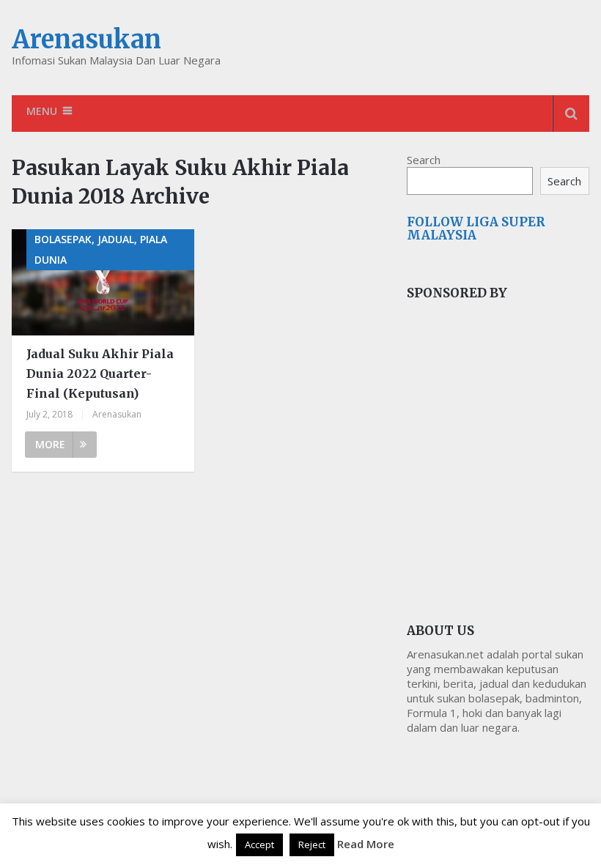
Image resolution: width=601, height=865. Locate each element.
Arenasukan (86, 39)
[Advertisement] (504, 429)
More (50, 444)
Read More (365, 843)
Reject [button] (311, 844)
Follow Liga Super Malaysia (476, 228)
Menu (41, 111)
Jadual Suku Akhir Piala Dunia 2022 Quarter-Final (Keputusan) (100, 373)
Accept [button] (259, 844)
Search (423, 159)
